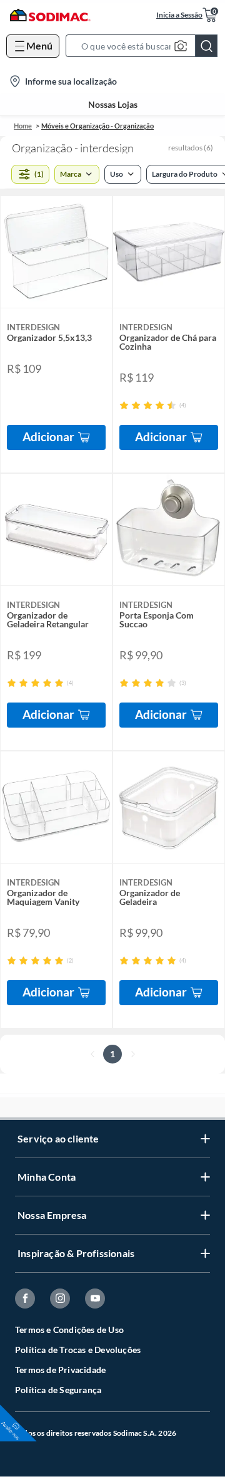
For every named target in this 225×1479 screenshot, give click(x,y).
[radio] (124, 405)
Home (23, 126)
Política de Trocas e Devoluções (78, 1349)
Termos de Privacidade (60, 1369)
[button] (145, 45)
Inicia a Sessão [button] (179, 14)
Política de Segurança (58, 1389)
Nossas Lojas (113, 104)
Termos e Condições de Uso (69, 1329)
